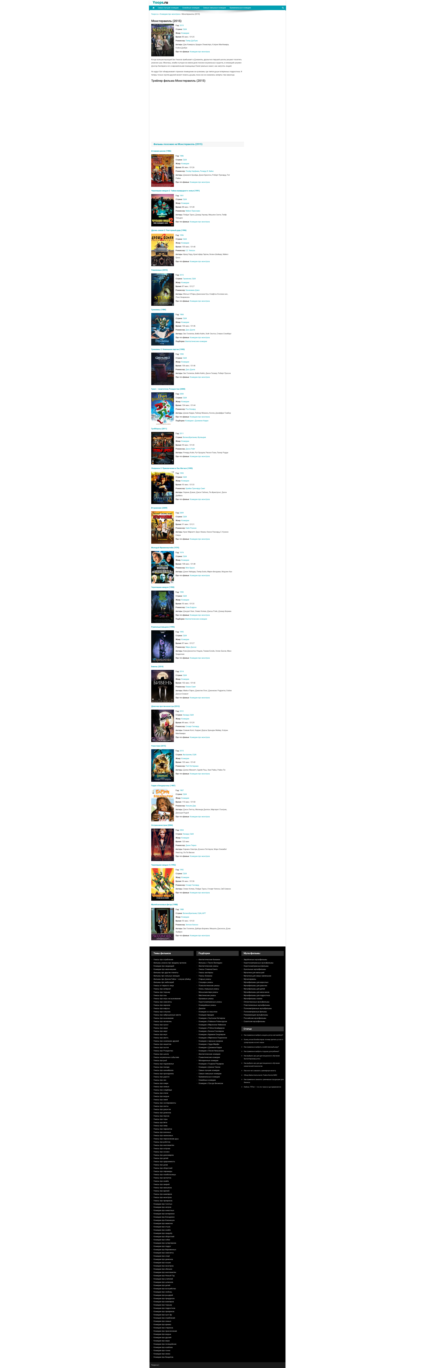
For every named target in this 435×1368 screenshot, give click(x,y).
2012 (182, 711)
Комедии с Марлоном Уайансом (212, 1025)
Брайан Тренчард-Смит (195, 488)
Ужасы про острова (161, 1148)
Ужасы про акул (160, 1034)
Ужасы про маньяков (162, 1188)
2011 (182, 433)
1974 (182, 552)
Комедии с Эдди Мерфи (209, 1044)
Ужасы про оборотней (162, 1168)
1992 (182, 870)
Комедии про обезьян (162, 1269)
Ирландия (201, 437)
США (185, 29)
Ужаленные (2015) (159, 270)
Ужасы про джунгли (162, 1109)
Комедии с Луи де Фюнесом (211, 1083)
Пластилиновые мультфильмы (257, 1005)
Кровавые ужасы (206, 999)
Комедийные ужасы (207, 1005)
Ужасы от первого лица (163, 985)
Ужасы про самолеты (162, 1002)
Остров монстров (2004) (162, 825)
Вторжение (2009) (159, 508)
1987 (182, 790)
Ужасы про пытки (161, 1047)
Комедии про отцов (161, 1227)
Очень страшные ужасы (209, 989)
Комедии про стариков (163, 1328)
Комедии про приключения (165, 1331)
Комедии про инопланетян (164, 1272)
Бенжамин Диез (192, 290)
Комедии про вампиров (163, 1302)
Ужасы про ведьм (161, 1096)
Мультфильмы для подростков (257, 995)
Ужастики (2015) (158, 746)
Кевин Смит (191, 687)
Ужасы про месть (160, 1038)
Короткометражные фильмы (256, 966)
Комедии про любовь (162, 1292)
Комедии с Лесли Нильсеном (211, 1051)
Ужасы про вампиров (162, 1194)
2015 (182, 25)
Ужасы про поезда (161, 1067)
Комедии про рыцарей (163, 1295)
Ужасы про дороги (161, 1077)
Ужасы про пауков (161, 1116)
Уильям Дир (191, 806)
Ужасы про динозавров (163, 1155)
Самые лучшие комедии (168, 8)
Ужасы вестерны (206, 972)
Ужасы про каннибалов (163, 1070)
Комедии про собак (161, 1240)
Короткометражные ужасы (210, 1002)
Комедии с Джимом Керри (196, 421)
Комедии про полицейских (164, 1344)
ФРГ (204, 913)
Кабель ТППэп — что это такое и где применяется (262, 1087)
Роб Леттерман (192, 766)
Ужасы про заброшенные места (167, 1015)
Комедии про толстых (162, 1204)
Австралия (187, 755)
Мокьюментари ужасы (208, 992)
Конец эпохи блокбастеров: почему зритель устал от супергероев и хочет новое (263, 1041)
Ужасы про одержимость (164, 1161)
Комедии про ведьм (162, 1334)
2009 (182, 513)
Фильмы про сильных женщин (166, 976)
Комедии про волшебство (164, 1289)
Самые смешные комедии (214, 8)
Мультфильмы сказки (253, 999)
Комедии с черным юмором (211, 1041)
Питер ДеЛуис (192, 41)
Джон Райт (190, 449)
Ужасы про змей (160, 1100)
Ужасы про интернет (162, 989)
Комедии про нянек (161, 1354)
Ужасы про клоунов (161, 1012)
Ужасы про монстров (162, 1197)
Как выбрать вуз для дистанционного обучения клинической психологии (262, 1064)
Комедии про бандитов (163, 1357)
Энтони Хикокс (192, 925)
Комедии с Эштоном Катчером (212, 1018)
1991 (182, 196)
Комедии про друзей (162, 1337)
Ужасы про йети (160, 1122)
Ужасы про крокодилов (163, 1074)
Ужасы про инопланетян (163, 1145)
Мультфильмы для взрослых (256, 982)
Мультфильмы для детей (254, 989)
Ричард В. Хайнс (207, 171)
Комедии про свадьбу (162, 1233)
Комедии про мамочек (163, 1223)
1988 (182, 909)
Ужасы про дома (160, 1165)
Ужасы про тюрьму (161, 992)
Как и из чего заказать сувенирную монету (260, 1071)
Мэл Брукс (190, 568)
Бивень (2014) (157, 666)
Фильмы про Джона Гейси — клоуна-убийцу (172, 979)
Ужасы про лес (159, 1080)
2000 (182, 394)
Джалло (202, 1008)
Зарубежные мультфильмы (255, 959)
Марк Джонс (191, 647)
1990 (182, 354)
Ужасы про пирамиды (162, 1171)
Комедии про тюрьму (162, 1305)
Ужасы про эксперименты (164, 1103)
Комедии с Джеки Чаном (209, 1067)
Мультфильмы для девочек (255, 985)
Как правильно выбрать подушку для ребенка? (261, 1051)
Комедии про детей (161, 1285)
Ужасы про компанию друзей (166, 1041)
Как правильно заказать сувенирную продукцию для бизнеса (264, 1081)
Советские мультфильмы (254, 1021)
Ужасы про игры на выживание (167, 999)
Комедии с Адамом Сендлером (212, 1034)
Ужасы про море (160, 1028)
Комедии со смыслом (208, 1012)
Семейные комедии (190, 8)
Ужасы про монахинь (162, 1021)
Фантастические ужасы (208, 966)
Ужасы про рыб (160, 1060)
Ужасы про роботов (161, 1142)
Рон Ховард (191, 409)
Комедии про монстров (200, 52)
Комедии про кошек (162, 1263)
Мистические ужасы (207, 995)
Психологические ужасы (209, 985)
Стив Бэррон (191, 607)
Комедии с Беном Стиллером (211, 1031)
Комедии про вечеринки (163, 1214)
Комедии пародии (206, 1015)
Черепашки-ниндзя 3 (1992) (163, 865)
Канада (186, 715)
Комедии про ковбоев (163, 1347)
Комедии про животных (163, 1210)
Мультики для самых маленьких (257, 976)
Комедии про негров (162, 1207)
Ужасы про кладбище (162, 1090)
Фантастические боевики (209, 959)
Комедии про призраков (163, 1311)
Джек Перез (191, 845)
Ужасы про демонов (162, 1113)
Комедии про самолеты (163, 1253)
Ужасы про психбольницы (164, 1174)
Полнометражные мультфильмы (258, 1008)
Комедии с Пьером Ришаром (211, 1064)
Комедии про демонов (163, 1259)
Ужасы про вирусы (161, 1008)
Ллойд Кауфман (192, 171)
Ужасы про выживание (163, 1018)
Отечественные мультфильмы (256, 1002)
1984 (182, 314)
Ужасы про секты (161, 1106)
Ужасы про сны (160, 995)
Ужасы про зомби (161, 1181)
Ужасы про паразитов (162, 1129)
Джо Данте (190, 330)
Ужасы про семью (161, 1087)
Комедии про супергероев (164, 1243)
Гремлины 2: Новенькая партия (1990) (168, 349)
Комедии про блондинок (164, 1217)
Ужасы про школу (161, 1054)
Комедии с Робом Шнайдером (212, 1028)
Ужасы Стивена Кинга (208, 969)
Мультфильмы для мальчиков (256, 992)
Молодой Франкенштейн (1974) (165, 548)
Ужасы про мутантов (162, 1178)
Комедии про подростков (164, 1308)
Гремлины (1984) (158, 310)
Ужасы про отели (160, 1093)
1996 (182, 235)
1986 (182, 156)
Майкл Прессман (193, 211)
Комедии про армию (162, 1324)
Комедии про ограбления (164, 1318)
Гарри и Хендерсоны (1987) (163, 786)
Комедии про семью (162, 1321)
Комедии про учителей (163, 1279)
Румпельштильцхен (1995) (163, 627)
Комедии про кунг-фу (162, 1315)
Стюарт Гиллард (192, 726)
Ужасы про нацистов (162, 1044)
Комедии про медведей (163, 966)
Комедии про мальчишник (164, 969)
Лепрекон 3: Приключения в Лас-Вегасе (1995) (172, 468)
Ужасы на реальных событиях (166, 1057)
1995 (182, 473)
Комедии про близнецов (164, 1220)
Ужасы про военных (162, 1132)
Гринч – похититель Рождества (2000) (168, 389)
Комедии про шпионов (163, 1282)
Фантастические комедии (196, 341)
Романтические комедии (209, 1057)
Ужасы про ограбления (163, 959)
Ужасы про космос (161, 1152)
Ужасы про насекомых (163, 1135)
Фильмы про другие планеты (165, 972)
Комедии (185, 33)
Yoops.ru (154, 14)
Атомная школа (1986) (161, 151)
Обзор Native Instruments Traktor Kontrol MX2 (260, 1075)
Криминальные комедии (240, 8)
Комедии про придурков (164, 1298)
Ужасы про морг (160, 1031)
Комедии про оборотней (163, 1236)
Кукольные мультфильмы (255, 969)
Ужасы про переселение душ (166, 1139)
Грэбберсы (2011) (159, 429)
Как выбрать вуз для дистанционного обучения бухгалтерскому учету (262, 1057)
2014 (182, 671)
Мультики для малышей (254, 972)
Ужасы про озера (160, 1083)
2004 (182, 830)
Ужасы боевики (205, 976)
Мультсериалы (250, 979)
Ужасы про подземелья (163, 1064)
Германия (187, 279)
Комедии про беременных (164, 1250)
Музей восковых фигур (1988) (164, 904)
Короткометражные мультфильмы (258, 963)
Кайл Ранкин (191, 528)
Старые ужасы (205, 979)
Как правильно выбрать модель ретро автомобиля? (263, 1035)
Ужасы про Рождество (163, 1051)
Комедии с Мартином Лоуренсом (213, 1038)
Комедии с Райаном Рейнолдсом (213, 1021)
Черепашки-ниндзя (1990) (162, 587)
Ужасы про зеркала (161, 1005)
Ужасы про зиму (160, 1126)
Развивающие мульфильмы (256, 1015)
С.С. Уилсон (190, 250)
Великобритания (190, 437)
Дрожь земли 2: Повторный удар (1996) (168, 230)
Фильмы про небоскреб (163, 982)
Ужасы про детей (160, 1158)
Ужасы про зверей (161, 1184)
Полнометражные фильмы (255, 1012)
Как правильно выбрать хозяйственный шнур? (261, 1047)
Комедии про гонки (161, 1350)
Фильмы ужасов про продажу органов (169, 963)
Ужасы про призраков (162, 1201)
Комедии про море (161, 1341)
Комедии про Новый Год (164, 1276)
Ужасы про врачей (161, 1191)
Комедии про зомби (162, 1230)
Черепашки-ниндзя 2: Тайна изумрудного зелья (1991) (175, 191)
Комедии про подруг (162, 1246)
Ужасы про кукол (160, 1025)
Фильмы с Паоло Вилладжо (210, 963)
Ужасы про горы (160, 1119)
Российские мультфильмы (255, 1018)
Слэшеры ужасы (206, 982)
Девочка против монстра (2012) (165, 706)
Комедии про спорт (161, 1256)
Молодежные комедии (208, 1060)
